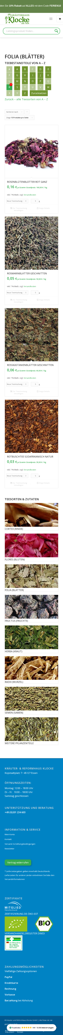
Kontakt (8, 839)
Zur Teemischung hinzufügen (19, 209)
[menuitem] (50, 18)
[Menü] (50, 18)
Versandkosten (30, 195)
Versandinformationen (15, 879)
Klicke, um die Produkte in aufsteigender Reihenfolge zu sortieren (27, 112)
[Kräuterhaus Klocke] (17, 19)
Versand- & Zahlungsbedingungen (20, 844)
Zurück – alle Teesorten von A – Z (26, 99)
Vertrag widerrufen (18, 862)
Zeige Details (44, 208)
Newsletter (9, 848)
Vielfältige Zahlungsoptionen (21, 971)
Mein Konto (10, 834)
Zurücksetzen (38, 93)
